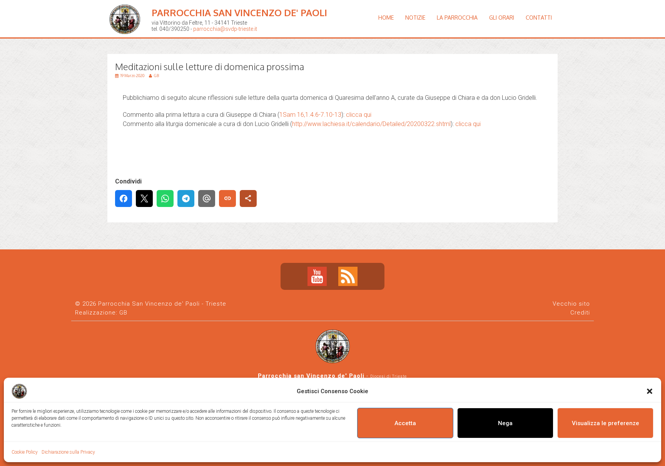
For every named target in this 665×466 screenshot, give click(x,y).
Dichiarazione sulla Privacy (68, 452)
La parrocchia (457, 17)
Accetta (405, 423)
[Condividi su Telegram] (185, 198)
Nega (505, 423)
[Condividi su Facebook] (123, 198)
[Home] (126, 40)
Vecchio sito (571, 303)
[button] (649, 391)
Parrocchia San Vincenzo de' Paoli (239, 13)
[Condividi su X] (144, 198)
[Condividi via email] (206, 198)
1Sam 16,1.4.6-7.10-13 (310, 114)
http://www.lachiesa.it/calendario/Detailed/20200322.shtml (371, 124)
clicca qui (358, 114)
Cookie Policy (25, 452)
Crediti (580, 312)
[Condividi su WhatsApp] (165, 198)
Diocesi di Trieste (388, 376)
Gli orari (501, 17)
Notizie (415, 17)
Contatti (539, 17)
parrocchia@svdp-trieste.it (225, 29)
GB (123, 312)
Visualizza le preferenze (605, 423)
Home (386, 17)
